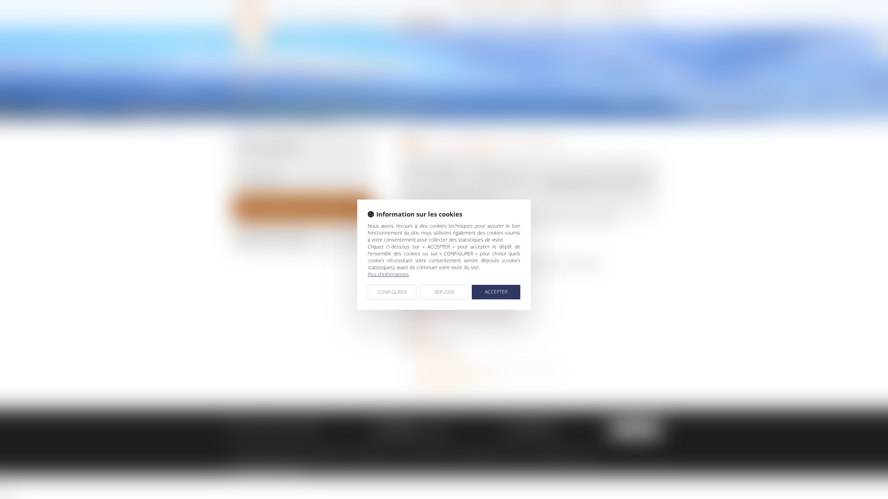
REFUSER (444, 292)
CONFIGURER (392, 292)
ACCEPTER (496, 291)
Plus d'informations (388, 274)
